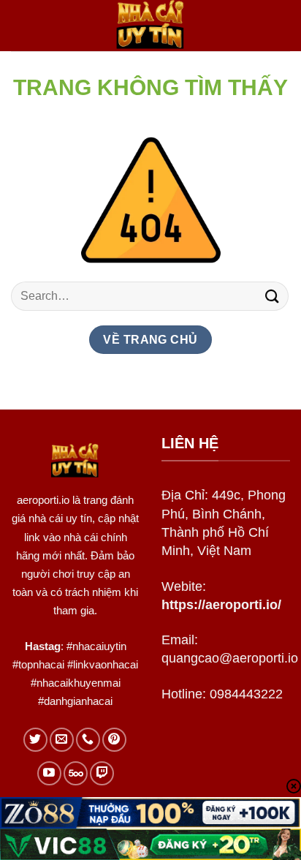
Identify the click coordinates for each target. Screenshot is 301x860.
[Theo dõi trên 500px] (76, 773)
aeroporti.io (43, 500)
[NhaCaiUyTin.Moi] (150, 25)
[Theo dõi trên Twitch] (102, 773)
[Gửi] (272, 296)
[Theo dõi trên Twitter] (35, 740)
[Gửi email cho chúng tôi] (62, 740)
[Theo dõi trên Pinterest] (114, 740)
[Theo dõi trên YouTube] (49, 773)
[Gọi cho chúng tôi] (88, 740)
